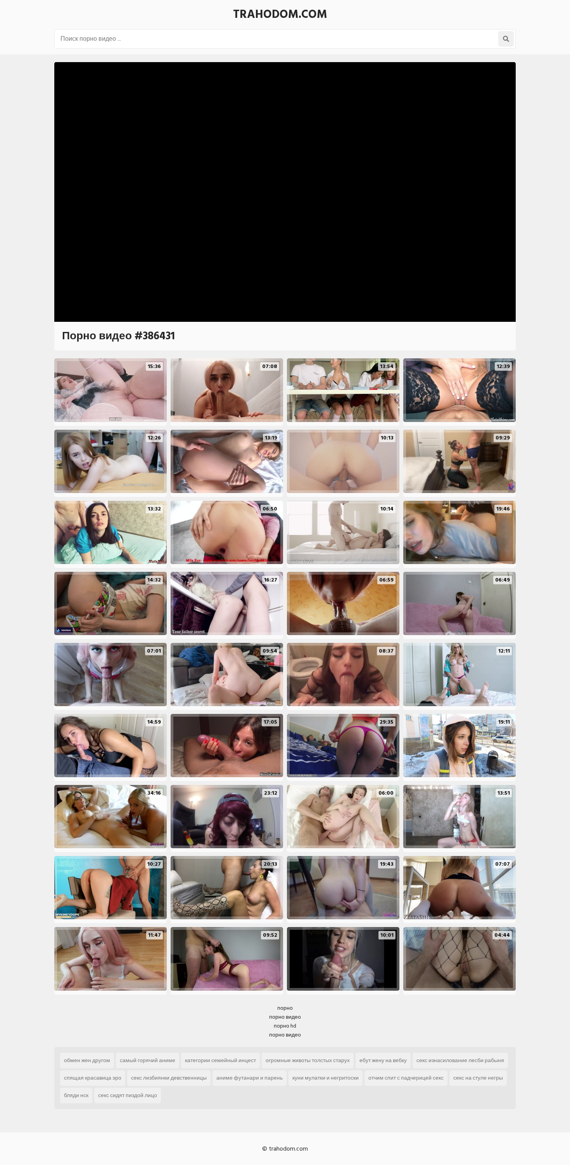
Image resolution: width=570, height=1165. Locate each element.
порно (285, 1008)
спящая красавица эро (92, 1077)
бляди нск (76, 1095)
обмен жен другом (87, 1060)
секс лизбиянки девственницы (169, 1077)
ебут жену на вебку (383, 1060)
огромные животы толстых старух (308, 1060)
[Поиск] (506, 39)
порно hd (285, 1025)
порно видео (285, 1016)
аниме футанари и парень (249, 1077)
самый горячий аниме (147, 1060)
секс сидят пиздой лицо (127, 1095)
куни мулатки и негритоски (325, 1077)
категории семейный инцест (220, 1060)
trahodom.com (280, 14)
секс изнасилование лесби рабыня (460, 1060)
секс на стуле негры (478, 1077)
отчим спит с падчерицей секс (406, 1077)
